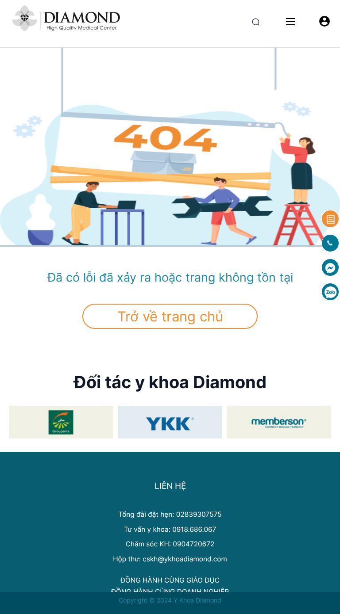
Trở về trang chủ (170, 316)
